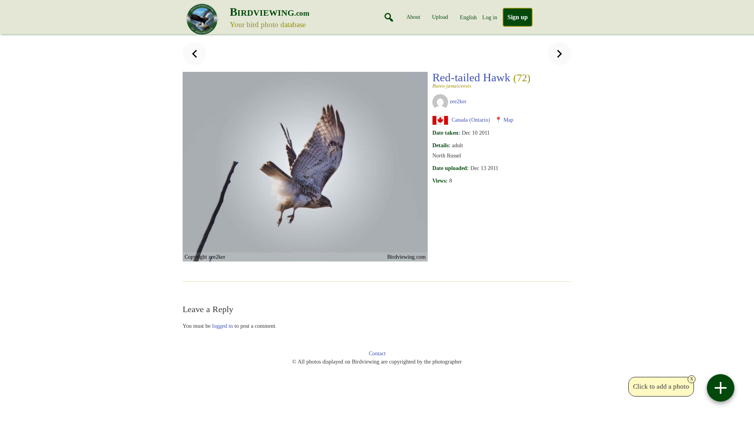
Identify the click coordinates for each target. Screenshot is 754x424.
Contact (377, 353)
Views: (440, 180)
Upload (440, 17)
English (468, 17)
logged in (222, 326)
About (413, 17)
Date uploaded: (450, 168)
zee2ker (458, 101)
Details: (441, 145)
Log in (489, 17)
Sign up (517, 17)
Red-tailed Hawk (481, 79)
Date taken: (446, 133)
